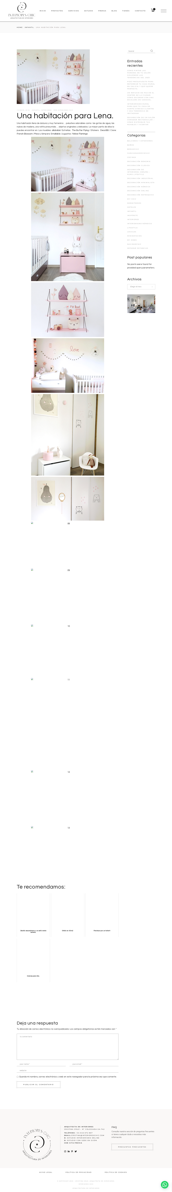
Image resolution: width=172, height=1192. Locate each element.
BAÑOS (130, 145)
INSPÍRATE (132, 215)
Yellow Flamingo (80, 134)
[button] (164, 1184)
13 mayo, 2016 (23, 110)
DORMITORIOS (134, 203)
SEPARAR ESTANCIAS (137, 248)
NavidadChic (134, 244)
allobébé (56, 130)
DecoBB (104, 130)
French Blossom (25, 134)
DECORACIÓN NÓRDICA (139, 187)
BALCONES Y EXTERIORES (140, 141)
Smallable (55, 134)
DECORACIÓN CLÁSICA (138, 165)
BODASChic (133, 149)
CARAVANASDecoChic (138, 153)
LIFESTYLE (132, 228)
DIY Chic (131, 199)
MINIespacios (134, 236)
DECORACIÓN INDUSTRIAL (140, 178)
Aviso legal (46, 1172)
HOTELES (131, 207)
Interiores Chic (65, 110)
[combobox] (141, 286)
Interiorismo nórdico (139, 223)
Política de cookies (116, 1172)
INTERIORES (46, 110)
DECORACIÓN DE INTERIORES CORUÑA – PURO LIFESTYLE (138, 172)
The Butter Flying (80, 130)
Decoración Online (138, 191)
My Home (132, 240)
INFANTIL (29, 27)
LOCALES (131, 232)
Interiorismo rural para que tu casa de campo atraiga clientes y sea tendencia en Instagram (140, 108)
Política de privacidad (79, 1172)
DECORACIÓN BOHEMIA (139, 161)
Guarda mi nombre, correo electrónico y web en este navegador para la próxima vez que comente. (68, 1077)
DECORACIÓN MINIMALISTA (141, 182)
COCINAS (131, 157)
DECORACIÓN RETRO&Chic (140, 195)
